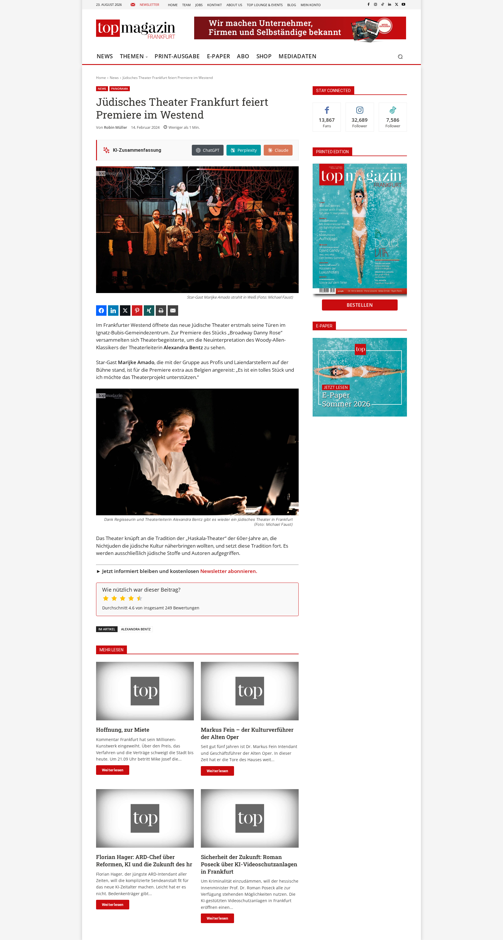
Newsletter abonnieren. (228, 571)
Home (101, 77)
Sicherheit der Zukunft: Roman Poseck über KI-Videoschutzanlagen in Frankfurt (249, 864)
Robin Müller (115, 127)
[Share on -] (101, 310)
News (114, 77)
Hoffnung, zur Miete (122, 729)
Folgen (359, 107)
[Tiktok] (382, 4)
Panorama (119, 89)
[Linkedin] (389, 4)
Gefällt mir (327, 107)
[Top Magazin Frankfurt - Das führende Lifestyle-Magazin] (135, 29)
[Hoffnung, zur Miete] (145, 691)
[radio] (106, 599)
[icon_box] (144, 5)
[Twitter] (396, 4)
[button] (400, 57)
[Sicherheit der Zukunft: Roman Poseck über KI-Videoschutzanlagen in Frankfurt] (250, 818)
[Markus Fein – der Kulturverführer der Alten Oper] (250, 691)
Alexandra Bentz (135, 629)
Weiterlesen (112, 770)
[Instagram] (375, 4)
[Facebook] (368, 4)
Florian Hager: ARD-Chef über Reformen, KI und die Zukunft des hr (144, 860)
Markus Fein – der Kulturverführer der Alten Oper (247, 733)
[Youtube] (403, 4)
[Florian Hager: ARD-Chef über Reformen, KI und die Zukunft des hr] (145, 818)
